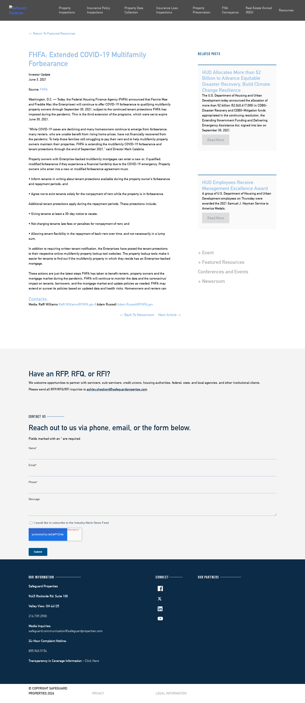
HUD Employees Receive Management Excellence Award (235, 185)
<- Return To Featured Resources (52, 33)
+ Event (206, 252)
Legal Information (171, 693)
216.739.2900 (38, 616)
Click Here (92, 661)
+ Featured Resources (221, 262)
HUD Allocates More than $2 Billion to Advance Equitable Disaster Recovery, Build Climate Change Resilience (236, 81)
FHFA (44, 89)
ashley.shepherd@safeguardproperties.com (117, 389)
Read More (215, 140)
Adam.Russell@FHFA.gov (135, 304)
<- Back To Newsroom (137, 315)
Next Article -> (169, 315)
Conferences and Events (223, 271)
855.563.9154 (38, 651)
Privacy (98, 693)
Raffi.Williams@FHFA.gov (77, 304)
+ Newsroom (211, 281)
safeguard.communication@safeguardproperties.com (66, 631)
